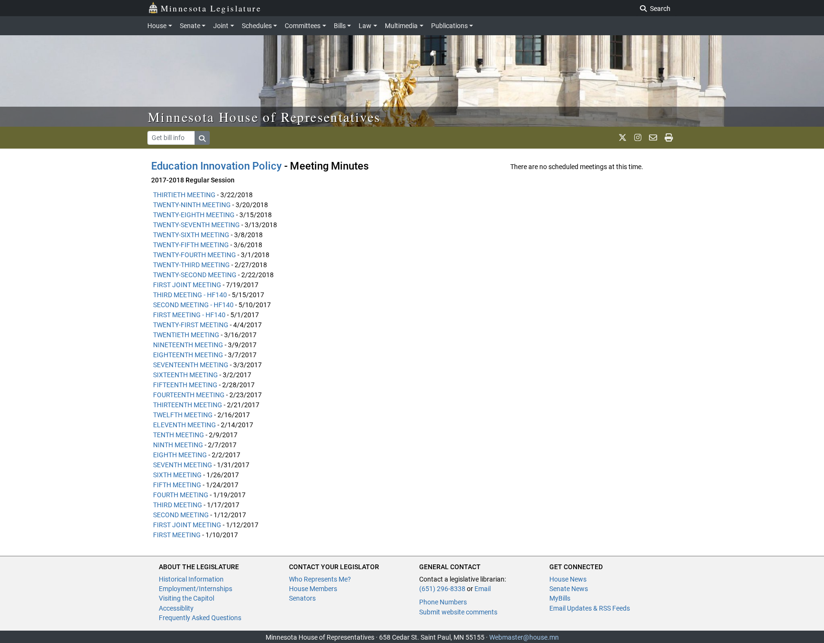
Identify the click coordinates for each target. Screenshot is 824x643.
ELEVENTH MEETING (184, 425)
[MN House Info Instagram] (637, 138)
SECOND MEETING (181, 515)
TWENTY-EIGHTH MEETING (194, 215)
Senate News (568, 589)
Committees (302, 26)
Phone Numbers (443, 602)
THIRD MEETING (177, 505)
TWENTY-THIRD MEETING (191, 265)
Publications (449, 26)
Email (482, 589)
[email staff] (653, 138)
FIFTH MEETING (177, 485)
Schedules (257, 26)
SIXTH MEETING (177, 475)
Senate (190, 26)
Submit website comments (458, 612)
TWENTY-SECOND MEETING (195, 275)
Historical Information (191, 579)
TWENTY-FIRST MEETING (190, 325)
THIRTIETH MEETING (184, 195)
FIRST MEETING (177, 535)
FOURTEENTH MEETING (189, 395)
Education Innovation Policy (216, 166)
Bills (340, 26)
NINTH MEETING (178, 445)
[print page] (669, 138)
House (156, 26)
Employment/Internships (195, 589)
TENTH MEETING (178, 435)
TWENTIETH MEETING (186, 335)
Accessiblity (176, 608)
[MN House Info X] (622, 138)
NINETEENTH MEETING (188, 345)
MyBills (559, 598)
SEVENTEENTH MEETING (190, 365)
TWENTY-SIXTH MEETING (191, 235)
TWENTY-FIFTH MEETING (191, 245)
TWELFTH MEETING (183, 415)
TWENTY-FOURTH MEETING (194, 255)
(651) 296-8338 (442, 589)
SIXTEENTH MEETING (185, 375)
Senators (302, 598)
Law (365, 26)
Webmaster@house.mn (524, 637)
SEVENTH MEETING (182, 465)
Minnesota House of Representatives (264, 117)
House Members (313, 589)
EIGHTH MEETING (180, 455)
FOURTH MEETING (180, 495)
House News (568, 579)
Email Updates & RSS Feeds (589, 608)
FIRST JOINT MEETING (187, 285)
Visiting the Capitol (186, 598)
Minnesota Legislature (211, 8)
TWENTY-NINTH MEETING (192, 205)
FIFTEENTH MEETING (185, 385)
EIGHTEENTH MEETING (188, 355)
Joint (220, 26)
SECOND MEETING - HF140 (193, 305)
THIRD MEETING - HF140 (190, 295)
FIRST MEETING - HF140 (189, 315)
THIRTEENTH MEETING (187, 405)
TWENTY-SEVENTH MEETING (196, 225)
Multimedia (401, 26)
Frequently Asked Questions (200, 618)
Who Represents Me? (320, 579)
